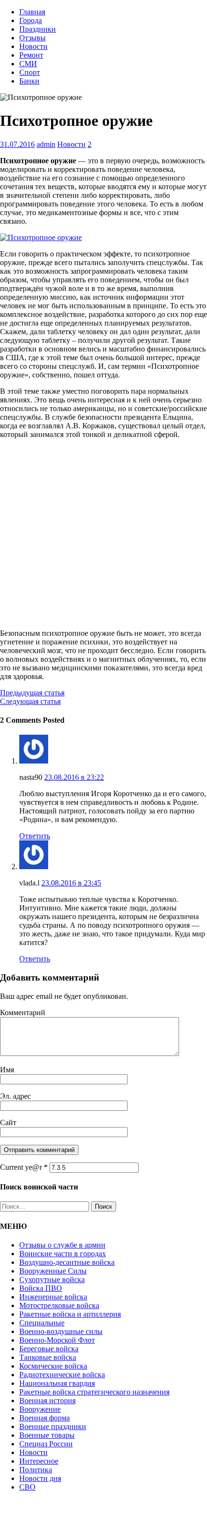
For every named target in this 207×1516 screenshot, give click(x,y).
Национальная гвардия (57, 1383)
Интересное (38, 1461)
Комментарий (22, 1012)
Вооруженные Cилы (53, 1271)
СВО (27, 1487)
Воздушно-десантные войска (67, 1262)
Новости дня (40, 1478)
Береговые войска (48, 1349)
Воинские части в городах (62, 1253)
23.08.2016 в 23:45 (71, 883)
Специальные (42, 1323)
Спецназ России (46, 1444)
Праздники (37, 29)
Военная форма (44, 1418)
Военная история (47, 1400)
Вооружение (40, 1409)
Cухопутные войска (52, 1279)
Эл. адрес (15, 1096)
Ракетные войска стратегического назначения (94, 1392)
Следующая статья (30, 701)
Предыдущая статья (32, 693)
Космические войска (53, 1366)
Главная (32, 12)
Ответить (34, 836)
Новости (33, 46)
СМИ (28, 64)
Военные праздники (52, 1426)
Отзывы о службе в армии (62, 1245)
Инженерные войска (53, 1297)
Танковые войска (47, 1357)
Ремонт (31, 55)
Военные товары (47, 1435)
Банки (29, 81)
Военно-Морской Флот (57, 1340)
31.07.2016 (17, 144)
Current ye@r (24, 1167)
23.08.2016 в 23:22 (74, 777)
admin (46, 144)
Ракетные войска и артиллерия (70, 1314)
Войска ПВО (40, 1288)
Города (30, 20)
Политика (35, 1470)
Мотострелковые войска (59, 1305)
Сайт (8, 1122)
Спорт (29, 72)
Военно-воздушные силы (61, 1331)
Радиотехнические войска (62, 1374)
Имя (7, 1070)
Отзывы (32, 38)
